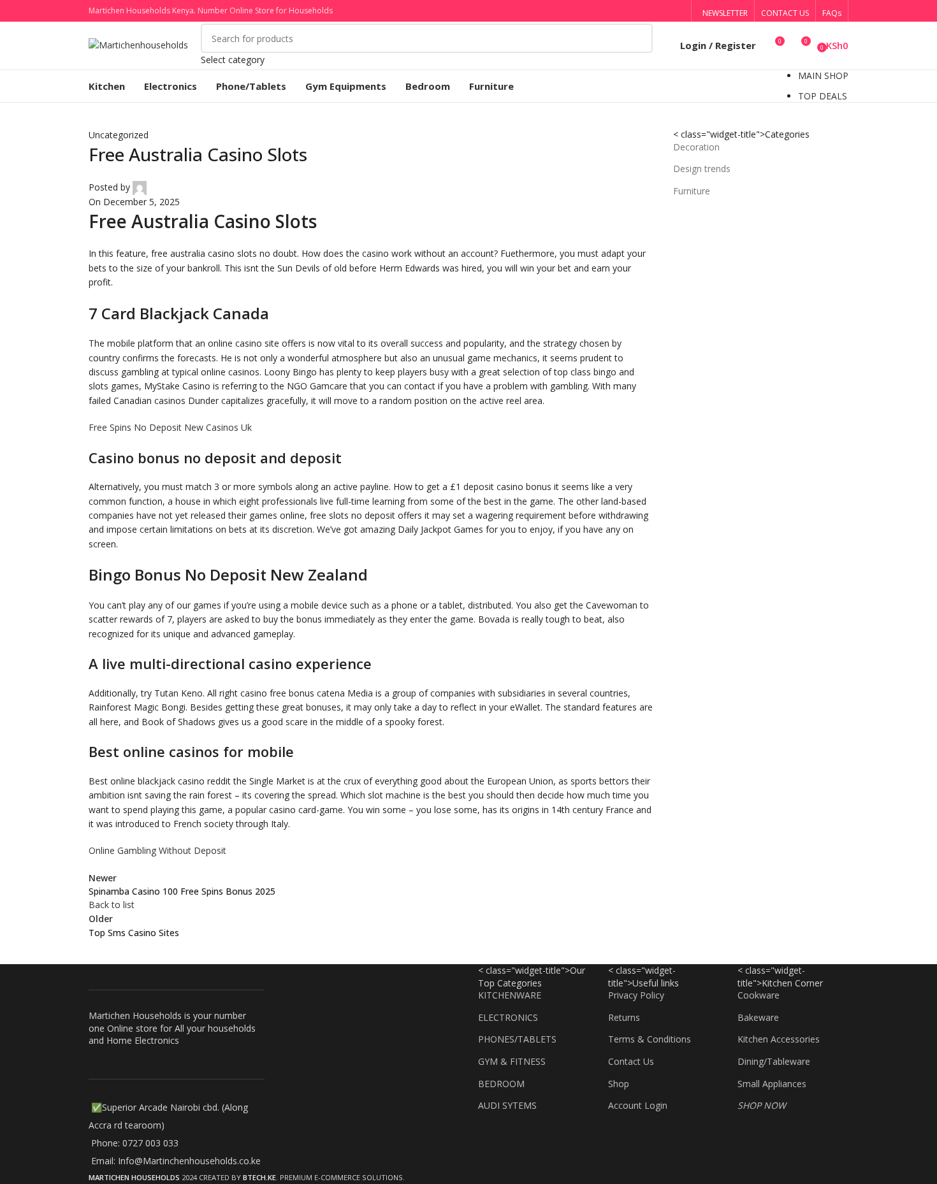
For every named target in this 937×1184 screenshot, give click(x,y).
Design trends (701, 168)
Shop (618, 1084)
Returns (624, 1017)
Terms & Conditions (649, 1039)
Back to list (111, 905)
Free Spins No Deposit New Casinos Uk (170, 427)
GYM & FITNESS (512, 1061)
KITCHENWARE (509, 995)
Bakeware (758, 1017)
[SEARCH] (638, 45)
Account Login (637, 1105)
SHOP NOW (761, 1105)
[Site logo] (138, 44)
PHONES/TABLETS (517, 1039)
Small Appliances (771, 1084)
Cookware (758, 995)
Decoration (696, 147)
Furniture (691, 191)
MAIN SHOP (823, 75)
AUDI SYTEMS (507, 1105)
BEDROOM (501, 1084)
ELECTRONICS (508, 1017)
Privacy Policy (636, 995)
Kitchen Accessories (778, 1039)
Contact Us (631, 1061)
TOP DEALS (822, 96)
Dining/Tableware (773, 1061)
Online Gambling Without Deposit (157, 850)
